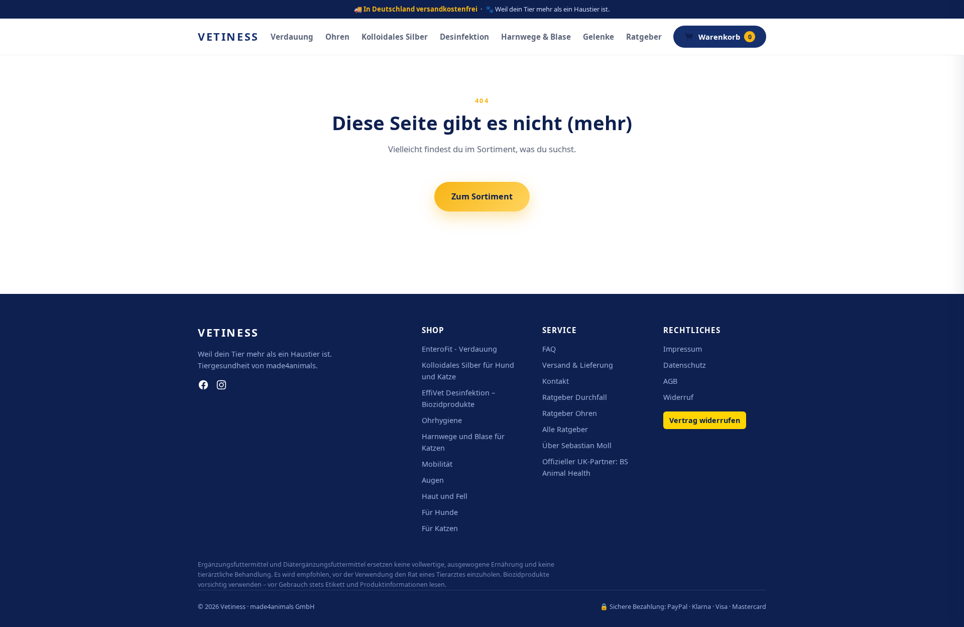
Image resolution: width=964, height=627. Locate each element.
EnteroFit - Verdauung (459, 349)
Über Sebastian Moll (577, 445)
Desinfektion (464, 37)
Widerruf (678, 397)
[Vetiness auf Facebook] (203, 384)
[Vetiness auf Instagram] (221, 384)
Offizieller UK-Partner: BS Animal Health (585, 467)
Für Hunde (440, 512)
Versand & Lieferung (577, 365)
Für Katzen (440, 528)
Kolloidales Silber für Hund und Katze (468, 370)
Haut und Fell (444, 496)
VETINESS (228, 36)
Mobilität (437, 464)
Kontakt (555, 381)
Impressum (682, 349)
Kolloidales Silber (395, 37)
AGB (670, 381)
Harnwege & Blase (536, 37)
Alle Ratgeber (565, 429)
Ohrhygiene (442, 420)
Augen (433, 480)
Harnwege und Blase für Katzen (463, 442)
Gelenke (598, 37)
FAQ (549, 349)
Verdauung (292, 37)
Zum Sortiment (482, 196)
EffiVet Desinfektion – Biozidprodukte (458, 398)
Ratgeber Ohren (569, 413)
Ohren (337, 37)
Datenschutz (684, 365)
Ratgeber (644, 37)
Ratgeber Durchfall (574, 397)
